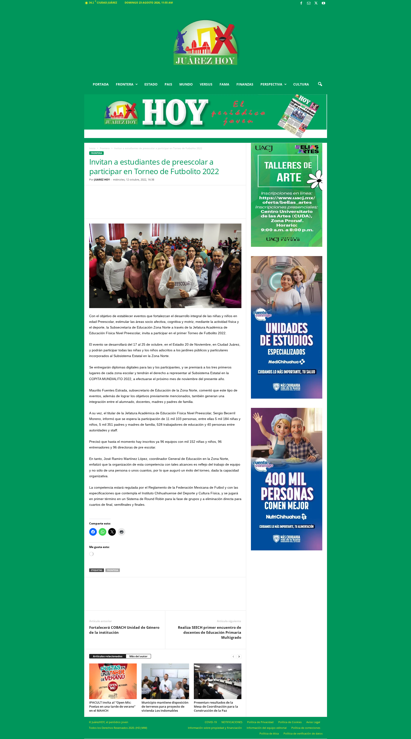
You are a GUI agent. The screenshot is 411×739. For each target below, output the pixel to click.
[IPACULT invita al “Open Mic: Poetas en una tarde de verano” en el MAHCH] (113, 681)
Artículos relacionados (107, 656)
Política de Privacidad (260, 722)
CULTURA (301, 84)
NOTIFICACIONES (231, 722)
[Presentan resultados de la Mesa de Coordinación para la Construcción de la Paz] (217, 681)
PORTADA (101, 84)
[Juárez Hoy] (205, 42)
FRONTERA (124, 84)
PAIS (168, 84)
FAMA (224, 84)
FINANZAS (244, 84)
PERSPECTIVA (271, 84)
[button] (320, 84)
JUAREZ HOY (102, 179)
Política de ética (269, 733)
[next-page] (239, 656)
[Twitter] (316, 3)
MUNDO (186, 84)
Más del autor (138, 656)
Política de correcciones (305, 727)
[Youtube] (323, 3)
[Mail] (309, 3)
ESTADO (150, 84)
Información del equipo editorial (267, 727)
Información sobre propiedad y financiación (215, 727)
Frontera (105, 148)
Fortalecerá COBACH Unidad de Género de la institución (124, 630)
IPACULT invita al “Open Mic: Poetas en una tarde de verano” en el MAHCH (112, 706)
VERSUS (206, 84)
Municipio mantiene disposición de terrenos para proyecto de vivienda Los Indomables (165, 706)
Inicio (92, 148)
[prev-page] (233, 656)
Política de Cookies (290, 722)
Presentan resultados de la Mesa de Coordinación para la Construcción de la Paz (216, 706)
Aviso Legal (313, 722)
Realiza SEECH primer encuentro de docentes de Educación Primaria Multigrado (209, 632)
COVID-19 (211, 722)
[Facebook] (301, 3)
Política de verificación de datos (303, 733)
